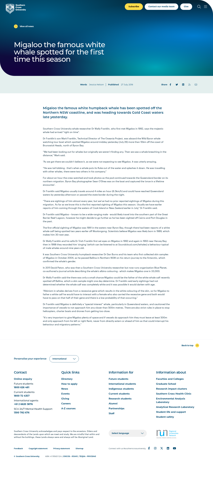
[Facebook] (170, 84)
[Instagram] (155, 448)
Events (65, 393)
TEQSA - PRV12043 (87, 456)
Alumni (113, 403)
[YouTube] (174, 448)
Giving (65, 398)
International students (122, 384)
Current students (119, 393)
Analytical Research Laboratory (175, 407)
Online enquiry (23, 379)
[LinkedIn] (183, 84)
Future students (118, 379)
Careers (66, 403)
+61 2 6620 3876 (23, 404)
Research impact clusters (171, 388)
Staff (111, 413)
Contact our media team (161, 6)
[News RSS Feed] (189, 84)
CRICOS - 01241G (70, 456)
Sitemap (79, 448)
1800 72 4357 (22, 395)
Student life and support (171, 412)
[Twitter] (177, 84)
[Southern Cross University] (16, 8)
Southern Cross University (27, 456)
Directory (67, 379)
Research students (120, 398)
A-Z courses (68, 408)
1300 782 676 (21, 412)
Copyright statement (38, 448)
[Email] (196, 84)
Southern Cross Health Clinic (173, 393)
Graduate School (166, 384)
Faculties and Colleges (170, 379)
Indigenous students (121, 388)
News (64, 388)
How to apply (69, 384)
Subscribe (134, 6)
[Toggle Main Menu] (205, 6)
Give (186, 6)
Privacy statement (61, 448)
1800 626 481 (21, 387)
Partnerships (116, 408)
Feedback (18, 448)
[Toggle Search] (199, 6)
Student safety (165, 417)
